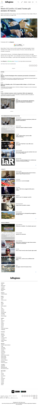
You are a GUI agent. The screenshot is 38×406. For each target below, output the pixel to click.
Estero (2, 296)
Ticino (2, 284)
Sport (2, 302)
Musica (2, 327)
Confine (2, 297)
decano (4, 63)
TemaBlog (3, 364)
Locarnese (3, 286)
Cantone (2, 283)
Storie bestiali (3, 348)
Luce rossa (3, 314)
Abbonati (25, 2)
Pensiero (2, 323)
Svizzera (2, 292)
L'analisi (2, 336)
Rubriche (3, 343)
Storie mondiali (3, 312)
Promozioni (3, 378)
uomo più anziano (13, 63)
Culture (2, 318)
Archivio (2, 373)
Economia (3, 331)
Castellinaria (3, 329)
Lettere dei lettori (4, 340)
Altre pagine (3, 370)
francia (6, 63)
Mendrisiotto (3, 289)
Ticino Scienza (3, 358)
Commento (3, 335)
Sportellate (3, 313)
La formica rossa (4, 337)
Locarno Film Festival (4, 328)
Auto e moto (3, 352)
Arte (1, 319)
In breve (2, 374)
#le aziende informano (4, 368)
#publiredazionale (4, 367)
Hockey (2, 303)
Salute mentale (3, 356)
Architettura (3, 351)
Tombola (2, 380)
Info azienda (3, 375)
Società (2, 325)
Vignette (2, 383)
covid (1, 63)
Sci (1, 307)
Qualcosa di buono (4, 362)
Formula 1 (2, 309)
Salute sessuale (3, 357)
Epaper (29, 2)
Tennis (2, 308)
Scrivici (2, 384)
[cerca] (18, 2)
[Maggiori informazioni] (23, 45)
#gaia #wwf (3, 366)
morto (9, 63)
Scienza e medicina (4, 360)
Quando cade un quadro (5, 355)
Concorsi (2, 379)
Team (2, 377)
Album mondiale (3, 316)
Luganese (2, 288)
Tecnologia (3, 347)
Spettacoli (2, 320)
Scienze (2, 324)
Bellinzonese (3, 285)
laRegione (12, 42)
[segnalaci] (22, 2)
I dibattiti (2, 341)
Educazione (3, 361)
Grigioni (2, 290)
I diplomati (2, 353)
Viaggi (2, 346)
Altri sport (2, 311)
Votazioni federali (4, 294)
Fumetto (2, 382)
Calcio (2, 304)
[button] (22, 396)
